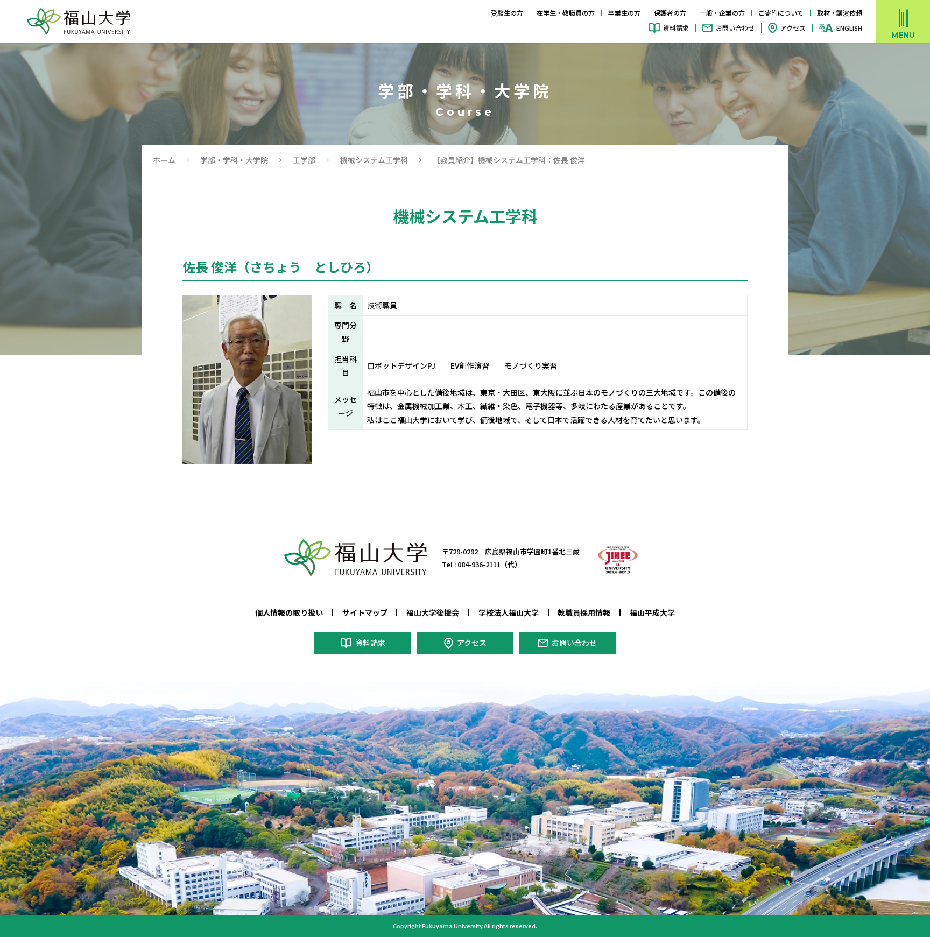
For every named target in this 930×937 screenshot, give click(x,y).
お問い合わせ (735, 28)
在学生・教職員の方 (566, 12)
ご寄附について (781, 12)
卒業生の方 (624, 12)
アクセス (793, 27)
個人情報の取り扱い (289, 612)
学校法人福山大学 (508, 612)
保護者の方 (670, 12)
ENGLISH (849, 28)
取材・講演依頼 (839, 12)
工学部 (304, 159)
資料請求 (676, 27)
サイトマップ (365, 612)
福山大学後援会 (432, 612)
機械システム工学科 (374, 159)
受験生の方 (507, 12)
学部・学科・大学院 (234, 159)
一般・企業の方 (722, 12)
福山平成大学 (652, 612)
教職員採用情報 (584, 612)
